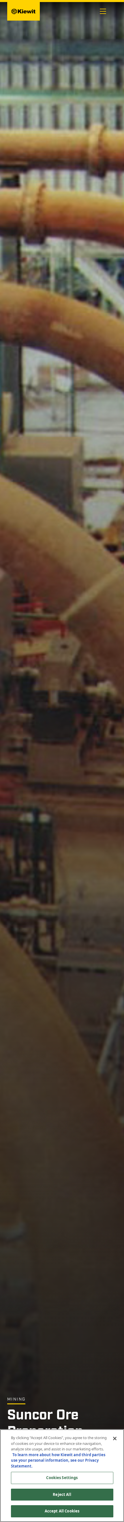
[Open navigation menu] (103, 11)
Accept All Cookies (62, 1511)
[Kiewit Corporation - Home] (23, 11)
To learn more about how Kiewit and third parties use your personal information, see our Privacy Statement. (58, 1460)
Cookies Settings (62, 1477)
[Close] (114, 1438)
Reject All (62, 1494)
